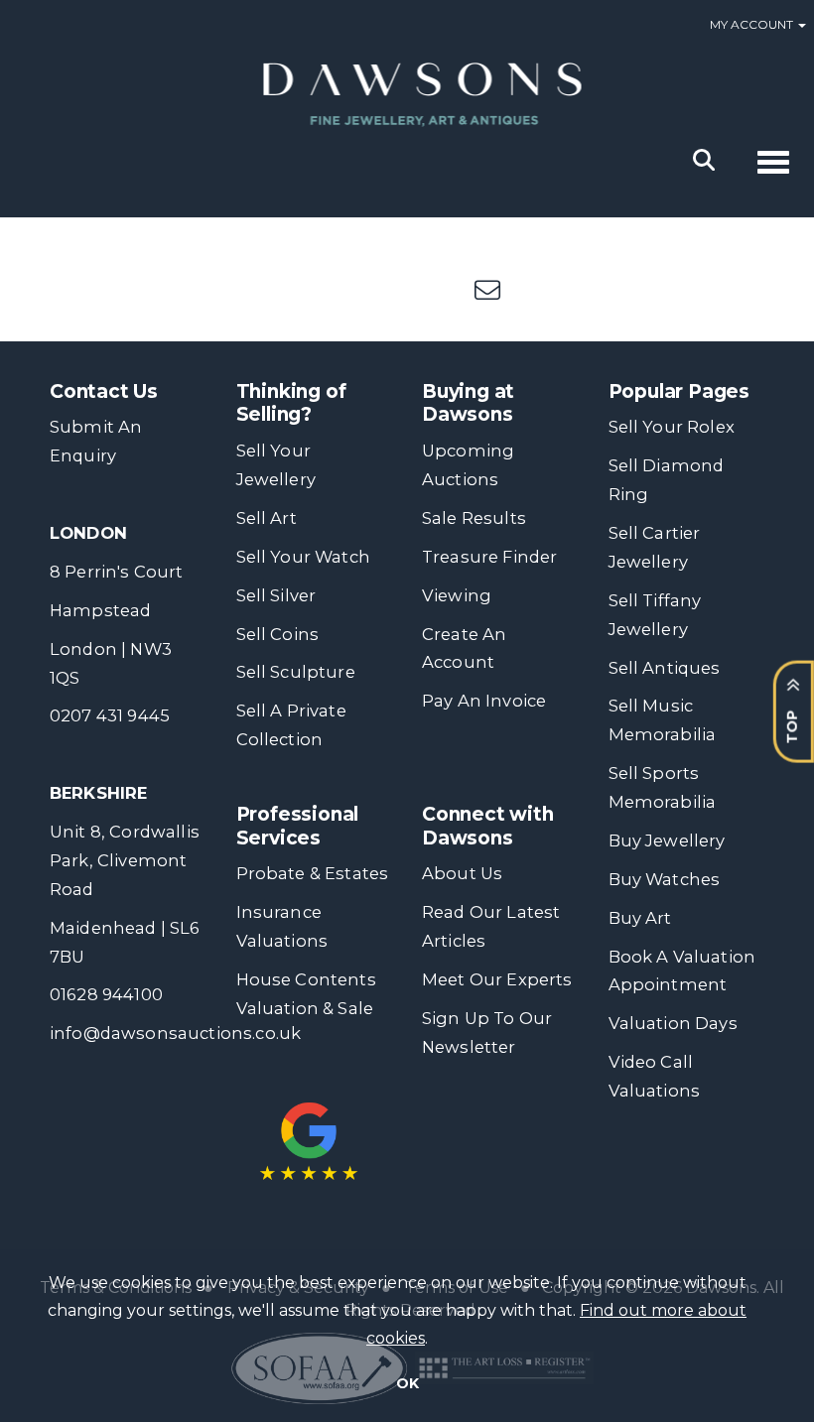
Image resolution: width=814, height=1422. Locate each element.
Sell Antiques (665, 668)
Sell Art (266, 518)
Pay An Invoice (484, 701)
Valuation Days (673, 1023)
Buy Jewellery (667, 840)
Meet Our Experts (497, 979)
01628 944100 (106, 994)
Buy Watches (665, 879)
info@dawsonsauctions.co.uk (175, 1033)
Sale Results (474, 518)
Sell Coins (278, 634)
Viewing (456, 595)
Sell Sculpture (295, 672)
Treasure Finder (489, 557)
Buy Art (640, 918)
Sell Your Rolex (672, 427)
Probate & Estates (312, 873)
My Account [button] (753, 24)
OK (407, 1383)
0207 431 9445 (110, 715)
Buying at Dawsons (468, 403)
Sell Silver (276, 595)
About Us (462, 873)
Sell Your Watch (303, 557)
